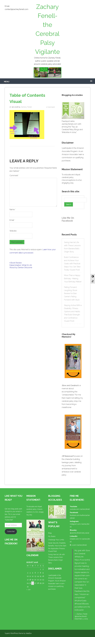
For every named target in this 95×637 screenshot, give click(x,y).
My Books (51, 536)
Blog (50, 533)
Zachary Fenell (26, 107)
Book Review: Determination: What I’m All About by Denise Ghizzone (21, 265)
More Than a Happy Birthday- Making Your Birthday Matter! (72, 278)
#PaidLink (79, 557)
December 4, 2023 (81, 619)
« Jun (28, 589)
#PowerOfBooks (82, 604)
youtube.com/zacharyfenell (80, 509)
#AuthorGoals (80, 601)
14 (38, 576)
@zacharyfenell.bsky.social (79, 533)
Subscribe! (11, 531)
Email (12, 220)
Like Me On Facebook (68, 219)
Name (13, 209)
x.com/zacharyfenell (79, 545)
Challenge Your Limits (56, 540)
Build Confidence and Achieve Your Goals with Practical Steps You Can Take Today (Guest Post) (72, 263)
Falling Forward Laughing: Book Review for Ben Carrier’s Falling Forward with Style (71, 293)
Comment (14, 175)
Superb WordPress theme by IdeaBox (18, 633)
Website (13, 231)
